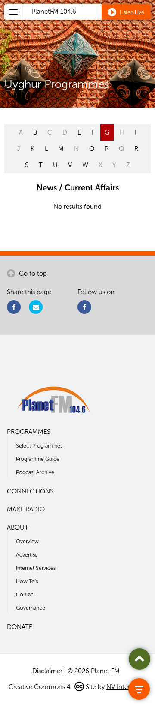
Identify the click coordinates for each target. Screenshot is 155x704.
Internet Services (36, 568)
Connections (30, 491)
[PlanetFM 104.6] (89, 21)
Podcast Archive (35, 472)
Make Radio (26, 509)
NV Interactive (126, 687)
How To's (27, 581)
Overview (27, 541)
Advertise (27, 554)
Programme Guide (37, 459)
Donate (19, 627)
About (17, 527)
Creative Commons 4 (40, 687)
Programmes (28, 432)
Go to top (32, 273)
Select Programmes (39, 445)
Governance (30, 608)
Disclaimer (47, 671)
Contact (25, 594)
